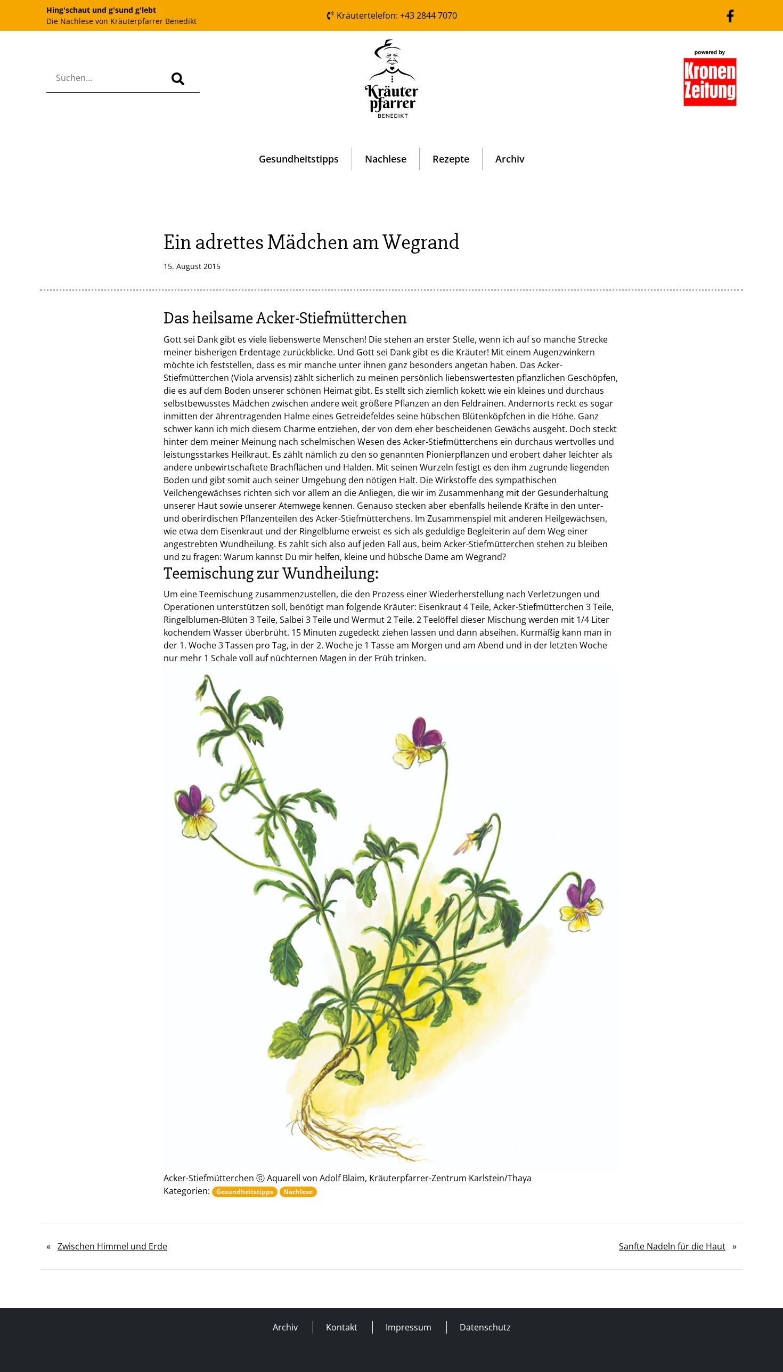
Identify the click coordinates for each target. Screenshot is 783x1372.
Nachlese (385, 158)
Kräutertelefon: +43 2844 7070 (396, 15)
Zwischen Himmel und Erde (112, 1246)
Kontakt (341, 1327)
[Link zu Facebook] (730, 15)
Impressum (408, 1327)
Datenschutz (485, 1327)
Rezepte (451, 158)
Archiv (510, 158)
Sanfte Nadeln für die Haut (672, 1246)
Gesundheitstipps (299, 158)
